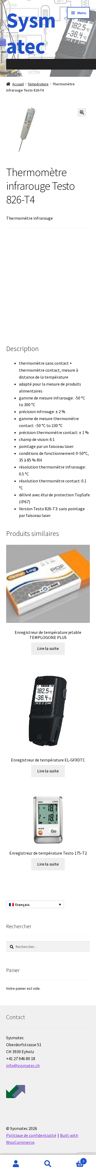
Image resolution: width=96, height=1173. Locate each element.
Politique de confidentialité (31, 1135)
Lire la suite (48, 648)
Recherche (48, 1164)
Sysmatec (31, 32)
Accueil (18, 84)
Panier (74, 1159)
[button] (82, 112)
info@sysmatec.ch (23, 1065)
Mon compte (16, 1164)
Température (38, 84)
